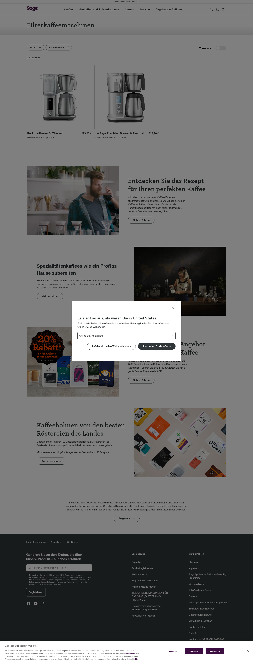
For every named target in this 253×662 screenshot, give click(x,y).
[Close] (173, 308)
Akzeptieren (215, 651)
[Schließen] (248, 651)
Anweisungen (129, 653)
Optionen (173, 651)
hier (83, 659)
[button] (157, 346)
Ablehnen (194, 651)
